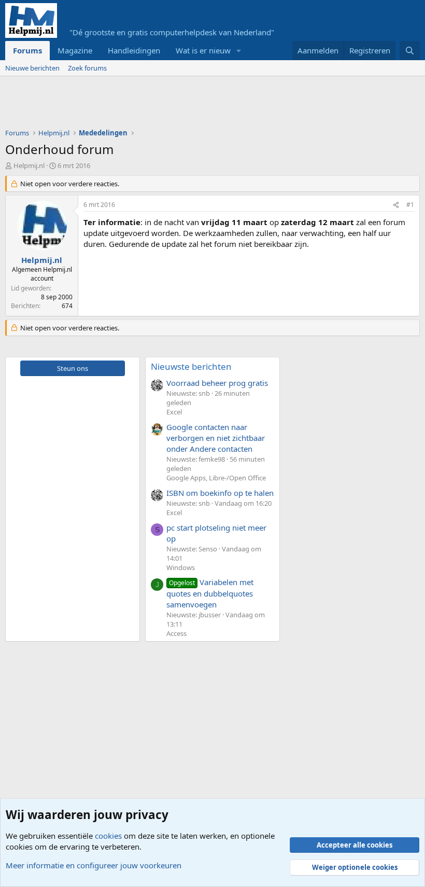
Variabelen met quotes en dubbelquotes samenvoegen (209, 593)
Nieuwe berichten (32, 68)
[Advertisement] (193, 104)
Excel (174, 412)
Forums (27, 50)
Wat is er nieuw (203, 50)
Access (176, 633)
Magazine (75, 50)
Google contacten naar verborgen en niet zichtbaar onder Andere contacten (215, 438)
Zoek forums (87, 68)
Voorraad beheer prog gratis (217, 383)
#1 (410, 204)
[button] (239, 50)
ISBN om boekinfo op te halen (220, 493)
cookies (108, 835)
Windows (180, 567)
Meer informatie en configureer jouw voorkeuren (93, 865)
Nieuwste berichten (191, 366)
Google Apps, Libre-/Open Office (216, 477)
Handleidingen (134, 50)
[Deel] (396, 205)
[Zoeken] (410, 50)
